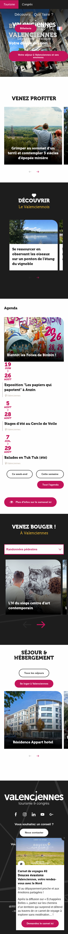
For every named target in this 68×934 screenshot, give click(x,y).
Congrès (27, 4)
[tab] (30, 549)
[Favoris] (43, 28)
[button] (51, 28)
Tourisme (9, 4)
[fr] (60, 28)
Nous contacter (34, 832)
